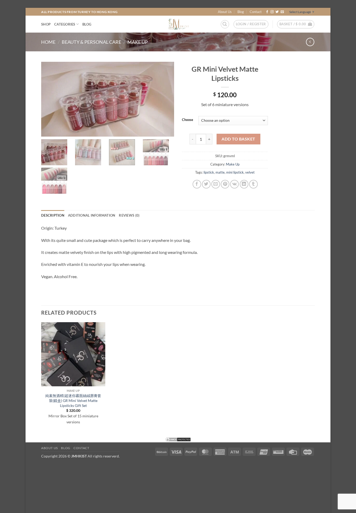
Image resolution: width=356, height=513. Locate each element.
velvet (250, 172)
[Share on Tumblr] (253, 184)
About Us (225, 12)
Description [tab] (52, 215)
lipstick (209, 172)
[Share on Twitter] (206, 184)
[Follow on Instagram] (272, 12)
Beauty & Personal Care (91, 42)
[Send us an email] (282, 12)
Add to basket (238, 139)
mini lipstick (235, 172)
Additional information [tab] (91, 215)
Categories (64, 24)
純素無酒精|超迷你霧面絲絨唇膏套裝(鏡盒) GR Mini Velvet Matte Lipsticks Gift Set (73, 400)
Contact (256, 12)
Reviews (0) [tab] (129, 215)
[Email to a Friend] (215, 184)
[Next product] (310, 42)
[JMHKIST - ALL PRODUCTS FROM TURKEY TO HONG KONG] (178, 24)
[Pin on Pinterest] (225, 184)
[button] (225, 24)
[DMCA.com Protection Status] (178, 438)
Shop (46, 24)
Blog (240, 12)
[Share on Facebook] (197, 184)
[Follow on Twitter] (277, 12)
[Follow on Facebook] (267, 12)
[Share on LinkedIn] (244, 184)
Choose (187, 120)
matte (220, 172)
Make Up (137, 42)
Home (48, 42)
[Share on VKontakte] (234, 184)
